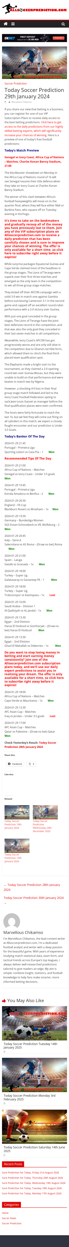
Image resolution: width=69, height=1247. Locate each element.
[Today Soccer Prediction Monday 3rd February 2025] (34, 1060)
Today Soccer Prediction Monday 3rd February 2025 (29, 1097)
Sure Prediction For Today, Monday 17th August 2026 (31, 1193)
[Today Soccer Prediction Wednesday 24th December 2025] (45, 812)
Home (5, 1213)
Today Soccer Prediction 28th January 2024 (32, 887)
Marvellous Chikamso (22, 101)
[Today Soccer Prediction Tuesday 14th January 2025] (34, 1008)
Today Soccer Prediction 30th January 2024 (34, 900)
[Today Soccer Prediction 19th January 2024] (17, 812)
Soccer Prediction (16, 83)
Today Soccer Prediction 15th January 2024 (13, 858)
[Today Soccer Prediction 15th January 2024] (17, 846)
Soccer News (9, 1218)
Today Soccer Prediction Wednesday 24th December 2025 (42, 826)
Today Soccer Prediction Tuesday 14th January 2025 (30, 1046)
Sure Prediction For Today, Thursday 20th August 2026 (32, 1177)
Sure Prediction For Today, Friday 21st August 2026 (30, 1172)
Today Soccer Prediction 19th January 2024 (13, 824)
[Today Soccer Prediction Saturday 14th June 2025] (34, 1112)
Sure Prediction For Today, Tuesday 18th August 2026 (32, 1188)
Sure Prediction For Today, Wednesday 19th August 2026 (33, 1183)
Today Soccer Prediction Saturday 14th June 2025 (34, 1149)
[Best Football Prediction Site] (5, 23)
